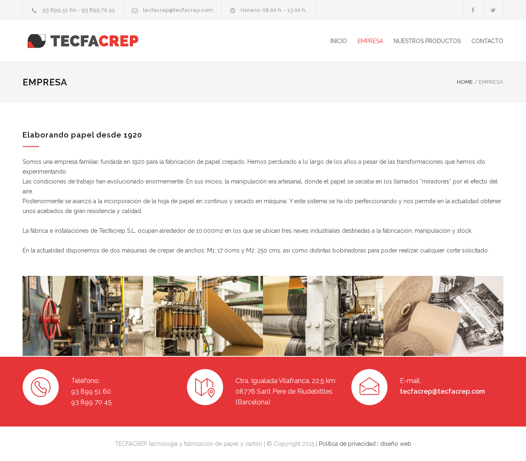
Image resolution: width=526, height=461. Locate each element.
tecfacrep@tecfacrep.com (442, 391)
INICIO (338, 41)
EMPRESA (370, 41)
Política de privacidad (348, 443)
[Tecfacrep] (99, 41)
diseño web (395, 443)
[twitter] (493, 10)
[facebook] (473, 10)
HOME (465, 82)
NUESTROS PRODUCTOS (427, 41)
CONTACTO (487, 41)
